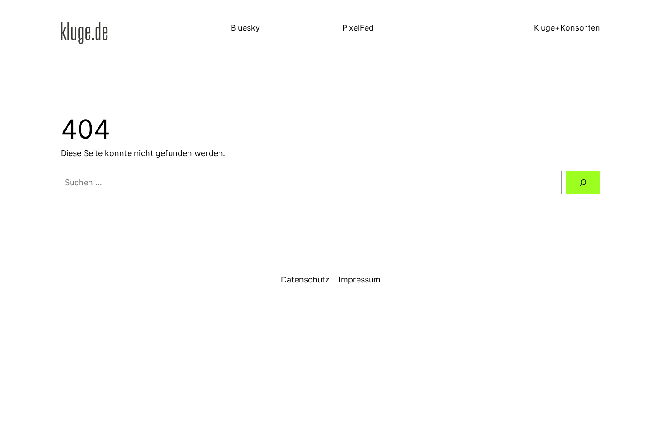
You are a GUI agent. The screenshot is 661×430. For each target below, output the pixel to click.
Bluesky (245, 27)
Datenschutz (305, 279)
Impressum (359, 279)
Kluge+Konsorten (567, 27)
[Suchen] (583, 182)
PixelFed (358, 27)
